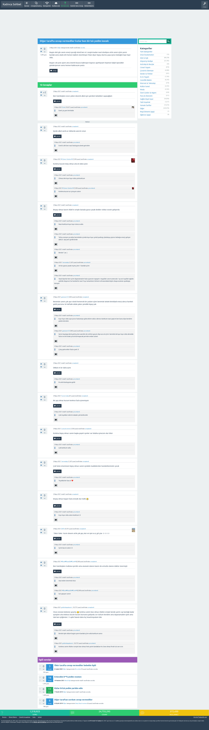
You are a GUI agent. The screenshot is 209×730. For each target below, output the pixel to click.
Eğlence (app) (145, 115)
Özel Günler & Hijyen (148, 93)
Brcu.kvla (77, 669)
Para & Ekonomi (146, 96)
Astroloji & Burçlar (147, 64)
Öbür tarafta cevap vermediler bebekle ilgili (75, 665)
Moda (142, 90)
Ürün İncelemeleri (147, 55)
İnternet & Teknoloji (147, 83)
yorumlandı (84, 107)
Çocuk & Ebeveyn (146, 71)
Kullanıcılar (56, 6)
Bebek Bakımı (89, 6)
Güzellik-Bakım (146, 80)
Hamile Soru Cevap (76, 6)
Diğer (59, 47)
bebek (40, 717)
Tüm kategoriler (146, 52)
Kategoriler (47, 6)
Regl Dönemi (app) (147, 112)
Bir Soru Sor (65, 6)
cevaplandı (75, 91)
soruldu (83, 47)
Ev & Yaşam (144, 77)
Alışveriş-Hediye (146, 61)
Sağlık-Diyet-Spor (146, 99)
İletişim (4, 717)
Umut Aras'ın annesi (81, 703)
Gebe (34, 717)
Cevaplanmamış (36, 6)
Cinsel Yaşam (145, 67)
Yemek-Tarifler (145, 105)
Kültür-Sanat (145, 86)
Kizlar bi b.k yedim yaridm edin (68, 688)
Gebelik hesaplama (24, 717)
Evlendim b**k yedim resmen (68, 677)
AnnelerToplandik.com (200, 717)
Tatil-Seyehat (145, 102)
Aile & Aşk (68, 680)
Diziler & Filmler (146, 74)
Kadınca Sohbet (12, 4)
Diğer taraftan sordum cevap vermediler (73, 700)
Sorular (26, 6)
